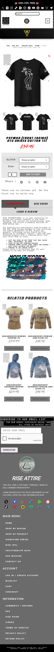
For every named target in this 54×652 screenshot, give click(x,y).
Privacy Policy (16, 633)
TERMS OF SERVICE (17, 628)
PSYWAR (37, 45)
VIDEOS (10, 622)
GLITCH (11, 159)
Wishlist (11, 581)
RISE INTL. (16, 45)
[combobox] (27, 14)
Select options (13, 348)
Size (11, 166)
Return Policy (15, 639)
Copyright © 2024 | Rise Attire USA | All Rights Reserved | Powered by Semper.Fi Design (27, 648)
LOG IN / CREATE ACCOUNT (22, 575)
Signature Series (17, 540)
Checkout (12, 592)
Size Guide (12, 617)
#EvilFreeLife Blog (18, 550)
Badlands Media (27, 45)
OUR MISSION (14, 556)
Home (8, 45)
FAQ (8, 611)
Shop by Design (16, 529)
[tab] (15, 204)
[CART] (47, 21)
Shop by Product (17, 534)
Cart (9, 586)
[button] (26, 21)
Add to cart (33, 174)
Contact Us (13, 561)
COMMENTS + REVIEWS (19, 606)
